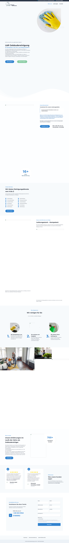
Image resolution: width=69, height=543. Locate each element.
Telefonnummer (40, 505)
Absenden (49, 524)
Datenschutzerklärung (33, 537)
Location (51, 509)
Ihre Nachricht (40, 513)
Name (39, 500)
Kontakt (61, 3)
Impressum (25, 537)
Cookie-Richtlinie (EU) (42, 537)
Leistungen (55, 3)
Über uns (50, 3)
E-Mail (51, 500)
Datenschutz (40, 517)
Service (51, 505)
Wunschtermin (40, 509)
